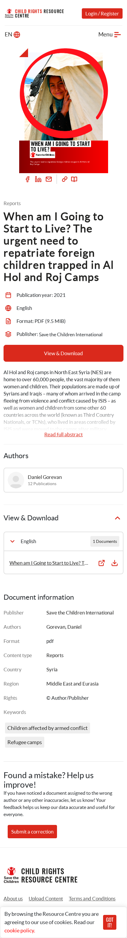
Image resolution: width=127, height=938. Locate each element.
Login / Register (102, 13)
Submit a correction (32, 831)
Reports (55, 655)
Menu (105, 34)
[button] (46, 899)
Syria (52, 669)
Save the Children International (80, 612)
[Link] (64, 179)
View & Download (63, 353)
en (8, 34)
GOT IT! (109, 922)
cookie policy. (19, 930)
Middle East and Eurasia (72, 683)
